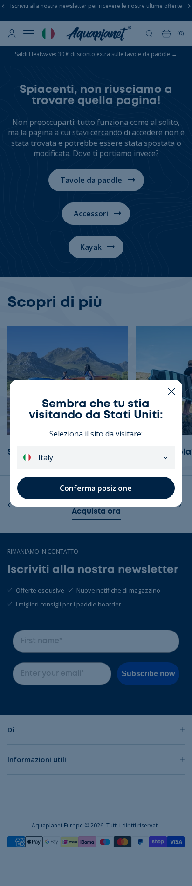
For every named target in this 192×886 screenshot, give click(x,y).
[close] (171, 390)
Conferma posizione (96, 488)
